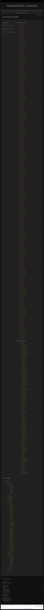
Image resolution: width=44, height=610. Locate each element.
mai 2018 (22, 125)
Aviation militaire (25, 371)
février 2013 (22, 228)
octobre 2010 (22, 273)
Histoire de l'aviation (24, 413)
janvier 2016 (22, 171)
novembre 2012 (23, 233)
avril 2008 (22, 322)
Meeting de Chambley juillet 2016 (12, 522)
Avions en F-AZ (12, 564)
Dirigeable (24, 398)
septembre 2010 (23, 275)
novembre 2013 (23, 213)
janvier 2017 (22, 151)
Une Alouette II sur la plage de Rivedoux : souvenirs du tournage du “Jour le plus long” (6, 591)
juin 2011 (21, 260)
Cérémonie (24, 385)
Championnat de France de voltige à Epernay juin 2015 (12, 531)
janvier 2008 (22, 327)
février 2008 (22, 325)
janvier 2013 (22, 229)
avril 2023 (22, 41)
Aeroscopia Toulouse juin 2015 (12, 541)
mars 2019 (22, 109)
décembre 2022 (23, 44)
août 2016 (22, 160)
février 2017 (22, 150)
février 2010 (22, 286)
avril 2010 (22, 283)
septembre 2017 (23, 138)
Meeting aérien (24, 425)
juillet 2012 (22, 239)
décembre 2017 (23, 134)
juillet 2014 (22, 200)
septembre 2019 (23, 99)
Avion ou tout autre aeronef (24, 378)
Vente (23, 467)
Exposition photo (24, 408)
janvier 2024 (22, 39)
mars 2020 (22, 90)
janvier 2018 (22, 132)
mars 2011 (22, 265)
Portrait (23, 444)
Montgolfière (24, 428)
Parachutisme (24, 433)
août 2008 (22, 315)
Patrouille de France (24, 435)
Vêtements (24, 468)
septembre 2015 (23, 177)
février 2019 (22, 111)
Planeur (23, 443)
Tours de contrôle (10, 552)
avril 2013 (22, 224)
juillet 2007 (22, 336)
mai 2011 (22, 262)
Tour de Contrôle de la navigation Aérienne (25, 461)
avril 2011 (22, 263)
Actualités (23, 346)
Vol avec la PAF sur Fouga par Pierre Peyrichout (6, 586)
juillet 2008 (22, 317)
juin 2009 (21, 299)
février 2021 (22, 72)
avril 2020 (22, 88)
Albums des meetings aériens (11, 507)
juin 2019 (21, 104)
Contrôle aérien (25, 10)
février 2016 (22, 169)
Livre (23, 420)
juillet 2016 (22, 161)
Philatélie (23, 439)
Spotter (23, 457)
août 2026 (22, 25)
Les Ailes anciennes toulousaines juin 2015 (12, 546)
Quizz (23, 445)
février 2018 (22, 130)
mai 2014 (22, 203)
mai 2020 (22, 86)
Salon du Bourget (23, 455)
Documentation (25, 402)
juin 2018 (21, 124)
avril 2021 (22, 69)
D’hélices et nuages (12, 505)
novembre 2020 (23, 77)
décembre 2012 (23, 231)
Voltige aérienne (25, 472)
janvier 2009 (22, 307)
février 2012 (22, 247)
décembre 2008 (23, 309)
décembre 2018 (23, 114)
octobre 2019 (22, 98)
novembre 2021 (23, 57)
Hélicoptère (24, 411)
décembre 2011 (23, 250)
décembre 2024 (23, 33)
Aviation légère (24, 370)
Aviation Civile (24, 356)
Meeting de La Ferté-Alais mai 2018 (12, 510)
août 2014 (22, 198)
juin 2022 (21, 49)
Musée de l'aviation (24, 430)
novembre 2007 (23, 330)
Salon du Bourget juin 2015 (12, 538)
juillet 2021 (22, 64)
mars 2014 (22, 207)
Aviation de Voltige (24, 366)
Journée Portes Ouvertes (24, 417)
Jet (22, 414)
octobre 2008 (22, 312)
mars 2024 (22, 38)
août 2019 (22, 101)
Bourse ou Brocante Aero (24, 382)
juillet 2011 (22, 259)
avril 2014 (22, 205)
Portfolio (9, 502)
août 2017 (22, 140)
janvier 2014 (22, 210)
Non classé (24, 432)
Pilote (23, 441)
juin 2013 (21, 221)
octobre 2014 (22, 195)
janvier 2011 (22, 268)
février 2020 (22, 91)
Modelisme (24, 427)
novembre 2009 (23, 291)
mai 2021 (22, 67)
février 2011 (22, 267)
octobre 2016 (22, 156)
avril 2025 (22, 30)
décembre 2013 (23, 211)
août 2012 (22, 237)
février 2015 (22, 189)
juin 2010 (21, 280)
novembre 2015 (23, 174)
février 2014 (22, 208)
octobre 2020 (22, 78)
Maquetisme (24, 423)
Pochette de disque (12, 490)
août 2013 (22, 218)
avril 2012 (22, 244)
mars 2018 (22, 129)
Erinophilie (24, 403)
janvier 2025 (22, 31)
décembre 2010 (23, 270)
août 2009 (22, 296)
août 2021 (22, 62)
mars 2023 (22, 43)
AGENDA (9, 483)
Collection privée (25, 387)
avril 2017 (22, 147)
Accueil (3, 10)
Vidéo (23, 469)
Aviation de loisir (25, 362)
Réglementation (25, 449)
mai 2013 (22, 223)
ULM (23, 465)
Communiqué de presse (25, 391)
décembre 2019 (23, 95)
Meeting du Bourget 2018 (12, 514)
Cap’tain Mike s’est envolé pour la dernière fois (7, 582)
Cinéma (23, 386)
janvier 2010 (22, 288)
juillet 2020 (22, 83)
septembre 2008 (23, 314)
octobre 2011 (22, 254)
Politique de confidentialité (22, 12)
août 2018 (22, 121)
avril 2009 (22, 302)
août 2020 (22, 82)
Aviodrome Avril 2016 (12, 525)
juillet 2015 (22, 181)
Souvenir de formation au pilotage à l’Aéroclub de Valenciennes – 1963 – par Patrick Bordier (7, 599)
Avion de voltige (25, 374)
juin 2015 (21, 182)
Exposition (24, 406)
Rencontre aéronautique (24, 451)
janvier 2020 (22, 93)
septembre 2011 (23, 255)
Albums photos (10, 10)
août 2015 (22, 179)
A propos (36, 10)
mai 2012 (22, 242)
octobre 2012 (22, 234)
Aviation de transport (24, 364)
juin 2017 (21, 143)
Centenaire (24, 383)
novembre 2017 (23, 135)
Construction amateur (24, 396)
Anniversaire (24, 351)
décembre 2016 (23, 153)
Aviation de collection (24, 361)
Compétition (24, 392)
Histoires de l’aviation (18, 10)
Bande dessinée (25, 380)
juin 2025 (21, 28)
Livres (30, 10)
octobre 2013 (22, 215)
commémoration (25, 389)
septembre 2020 (23, 80)
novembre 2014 (23, 194)
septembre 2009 (23, 294)
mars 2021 (22, 70)
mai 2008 (22, 320)
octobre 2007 (22, 332)
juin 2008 (21, 319)
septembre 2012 (23, 236)
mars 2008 (22, 324)
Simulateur (24, 456)
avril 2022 (22, 51)
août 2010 (22, 276)
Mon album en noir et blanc (12, 487)
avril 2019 (22, 108)
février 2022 (22, 54)
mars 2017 (22, 148)
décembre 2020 (23, 75)
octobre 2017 (22, 137)
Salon (23, 452)
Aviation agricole (25, 355)
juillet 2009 (22, 297)
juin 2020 (21, 85)
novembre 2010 (23, 272)
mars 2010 (22, 285)
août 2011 (22, 257)
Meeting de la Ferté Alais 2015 (12, 549)
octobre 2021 (22, 59)
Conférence (24, 393)
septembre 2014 (23, 197)
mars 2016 (22, 168)
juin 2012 (21, 241)
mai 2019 (22, 106)
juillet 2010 (22, 278)
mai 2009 (22, 301)
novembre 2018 (23, 116)
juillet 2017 (22, 142)
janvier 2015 (22, 190)
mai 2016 (22, 164)
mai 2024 (22, 36)
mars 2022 (22, 52)
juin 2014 (21, 202)
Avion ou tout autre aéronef (24, 376)
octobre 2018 (22, 117)
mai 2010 (22, 281)
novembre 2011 (23, 252)
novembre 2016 (23, 155)
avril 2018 (22, 127)
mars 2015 (22, 187)
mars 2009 (22, 304)
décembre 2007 (23, 328)
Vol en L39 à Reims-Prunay (12, 493)
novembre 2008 (23, 311)
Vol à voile (24, 471)
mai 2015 (22, 184)
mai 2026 (22, 26)
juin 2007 (21, 338)
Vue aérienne (24, 473)
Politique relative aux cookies (28, 608)
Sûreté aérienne (25, 459)
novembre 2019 (23, 96)
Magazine (23, 421)
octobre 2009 (22, 293)
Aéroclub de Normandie (24, 349)
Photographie (24, 440)
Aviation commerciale (24, 358)
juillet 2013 (22, 220)
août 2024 (22, 35)
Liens (33, 10)
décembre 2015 (23, 173)
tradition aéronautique (24, 464)
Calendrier (10, 501)
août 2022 (22, 47)
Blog (6, 10)
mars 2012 (22, 246)
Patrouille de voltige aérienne (24, 437)
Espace (23, 405)
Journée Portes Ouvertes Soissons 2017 (11, 518)
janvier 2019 (22, 112)
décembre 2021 (23, 56)
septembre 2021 (23, 60)
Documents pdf (12, 566)
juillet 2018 (22, 122)
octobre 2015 (22, 176)
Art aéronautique (25, 352)
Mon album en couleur (11, 497)
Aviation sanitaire (25, 373)
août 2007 (22, 335)
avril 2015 (22, 185)
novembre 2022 (23, 46)
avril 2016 (22, 166)
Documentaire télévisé (24, 401)
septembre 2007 (23, 333)
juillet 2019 (22, 103)
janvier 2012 (22, 249)
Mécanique (24, 424)
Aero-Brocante (24, 347)
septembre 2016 (23, 158)
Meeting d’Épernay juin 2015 (11, 535)
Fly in (23, 409)
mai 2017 (22, 145)
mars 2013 (22, 226)
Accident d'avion (25, 345)
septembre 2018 (23, 119)
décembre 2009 (23, 289)
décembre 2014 (23, 192)
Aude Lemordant (25, 353)
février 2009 (22, 306)
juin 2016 (21, 163)
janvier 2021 (22, 73)
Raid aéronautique (24, 447)
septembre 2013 (23, 216)
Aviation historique (23, 369)
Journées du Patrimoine (24, 419)
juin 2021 (21, 65)
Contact (40, 10)
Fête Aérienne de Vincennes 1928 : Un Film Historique (6, 595)
